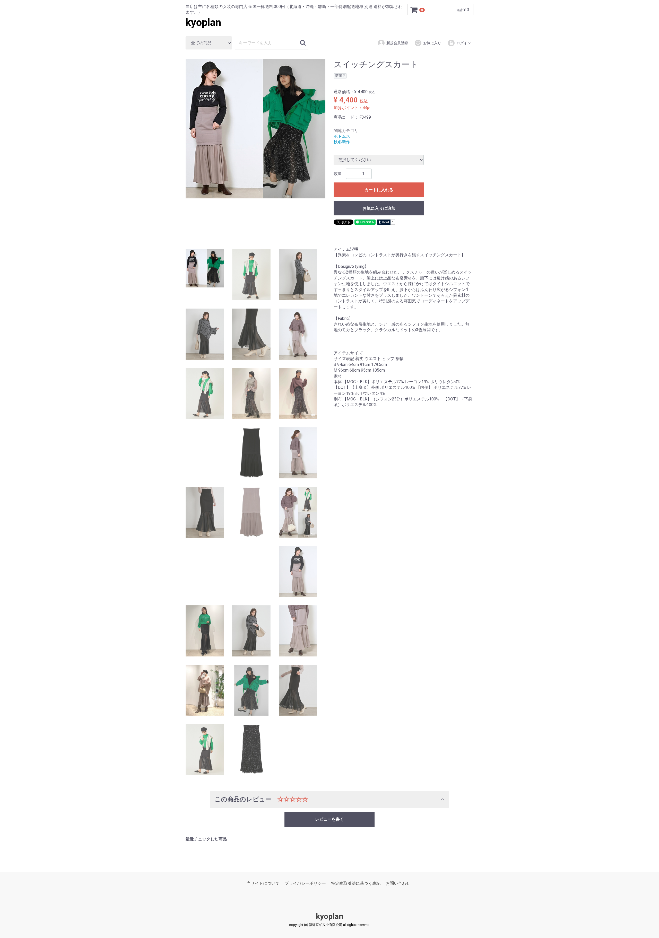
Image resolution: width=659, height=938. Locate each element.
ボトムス (342, 136)
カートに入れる (379, 189)
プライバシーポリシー (305, 883)
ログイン (463, 43)
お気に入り (432, 43)
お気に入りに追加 (378, 208)
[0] (414, 9)
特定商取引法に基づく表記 (355, 883)
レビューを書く (329, 819)
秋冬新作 (342, 142)
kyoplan (203, 22)
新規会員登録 (397, 43)
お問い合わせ (398, 883)
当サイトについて (263, 883)
